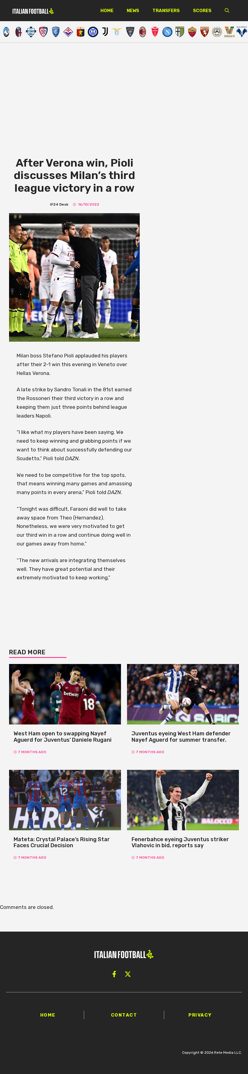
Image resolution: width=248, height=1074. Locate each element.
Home (106, 10)
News (133, 10)
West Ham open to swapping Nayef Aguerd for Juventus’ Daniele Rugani (63, 736)
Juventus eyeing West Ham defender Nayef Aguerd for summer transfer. (181, 736)
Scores (202, 10)
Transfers (166, 10)
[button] (227, 10)
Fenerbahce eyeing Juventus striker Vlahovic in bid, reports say (180, 842)
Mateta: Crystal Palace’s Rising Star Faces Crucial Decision (62, 842)
